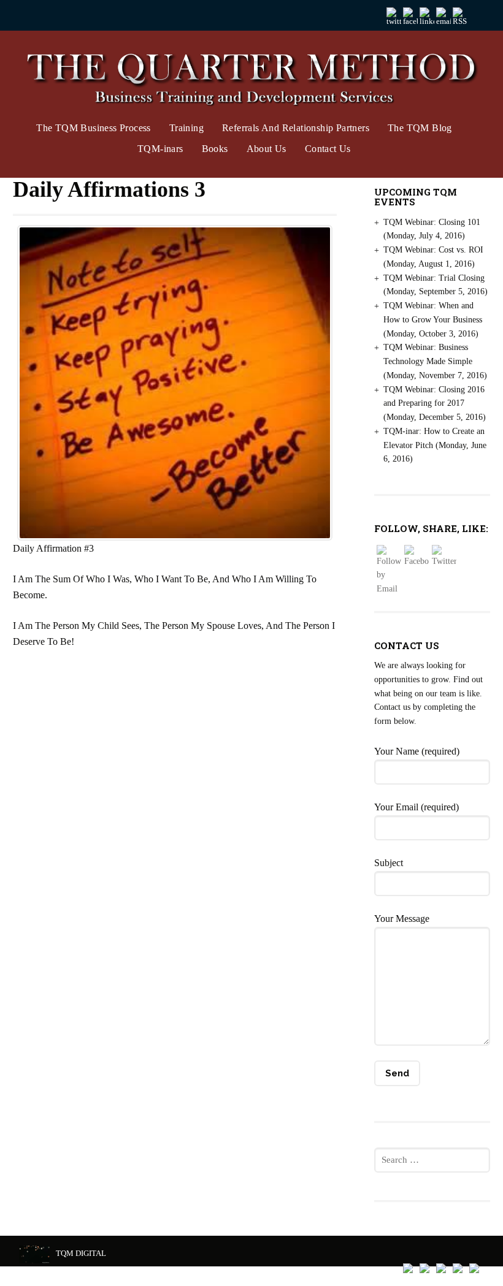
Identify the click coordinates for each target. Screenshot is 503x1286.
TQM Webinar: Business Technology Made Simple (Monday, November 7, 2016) (435, 361)
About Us (266, 148)
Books (215, 148)
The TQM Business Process (93, 128)
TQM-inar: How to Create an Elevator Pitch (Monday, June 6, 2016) (434, 445)
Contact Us (328, 148)
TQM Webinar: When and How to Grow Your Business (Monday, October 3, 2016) (432, 319)
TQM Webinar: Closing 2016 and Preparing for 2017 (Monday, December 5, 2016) (434, 403)
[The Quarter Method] (252, 79)
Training (186, 128)
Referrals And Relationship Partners (295, 128)
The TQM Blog (420, 128)
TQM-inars (160, 148)
